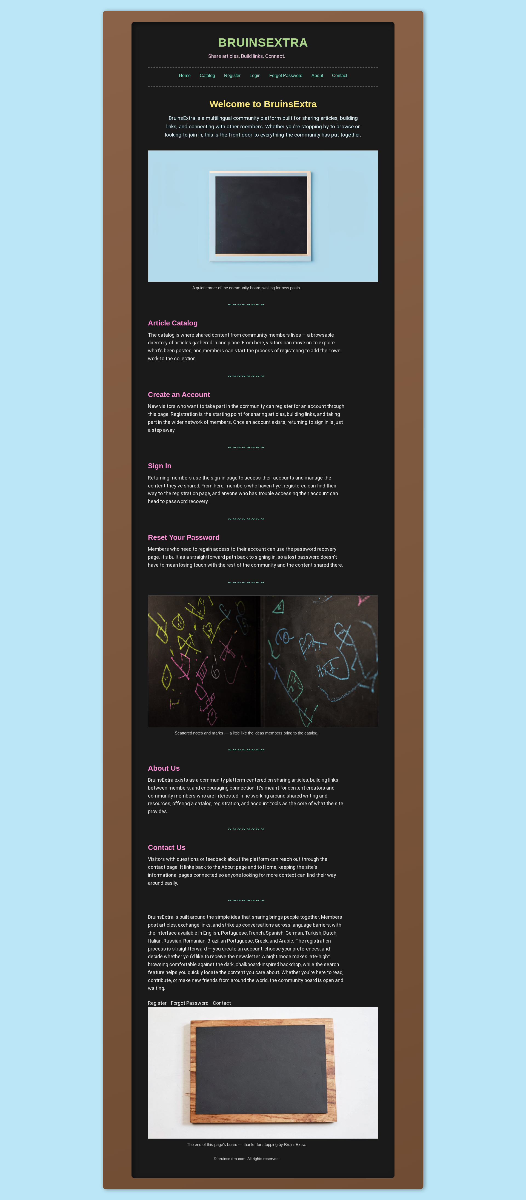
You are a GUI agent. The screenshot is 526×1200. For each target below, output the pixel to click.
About (317, 75)
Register (232, 75)
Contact (339, 75)
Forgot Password (285, 75)
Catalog (207, 75)
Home (185, 75)
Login (255, 75)
